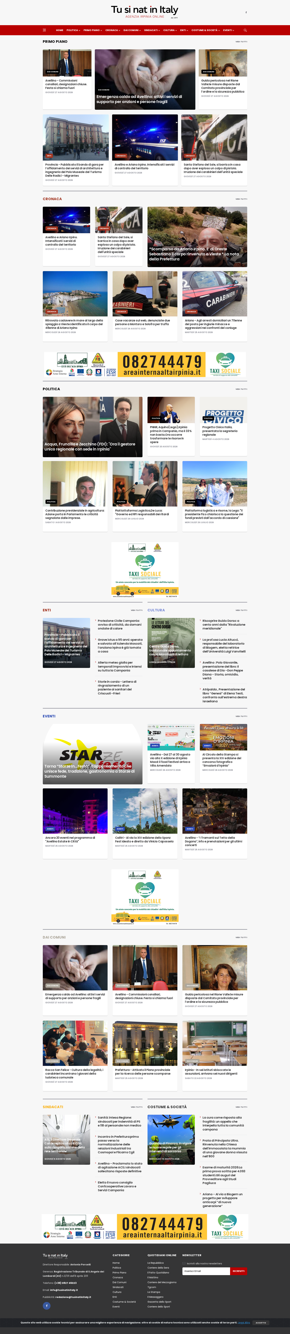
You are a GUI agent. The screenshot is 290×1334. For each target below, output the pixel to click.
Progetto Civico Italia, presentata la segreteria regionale (219, 431)
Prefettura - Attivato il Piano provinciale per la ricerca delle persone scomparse (143, 1072)
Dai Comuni (131, 30)
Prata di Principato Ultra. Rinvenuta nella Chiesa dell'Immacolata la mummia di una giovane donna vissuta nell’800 (225, 1148)
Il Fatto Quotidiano (158, 1272)
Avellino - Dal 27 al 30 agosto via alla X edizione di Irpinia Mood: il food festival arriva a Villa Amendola (170, 760)
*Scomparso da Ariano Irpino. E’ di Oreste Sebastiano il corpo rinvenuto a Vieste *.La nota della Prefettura (194, 254)
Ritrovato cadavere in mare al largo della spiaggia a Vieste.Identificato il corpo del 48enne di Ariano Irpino (74, 324)
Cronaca (111, 30)
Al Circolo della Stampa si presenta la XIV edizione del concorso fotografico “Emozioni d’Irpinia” (221, 760)
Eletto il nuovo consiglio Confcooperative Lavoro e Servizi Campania (117, 1186)
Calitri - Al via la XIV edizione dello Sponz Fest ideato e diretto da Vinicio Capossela (144, 839)
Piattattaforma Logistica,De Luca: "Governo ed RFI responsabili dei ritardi (142, 512)
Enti (183, 30)
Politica (72, 30)
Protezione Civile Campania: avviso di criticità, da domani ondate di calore (119, 625)
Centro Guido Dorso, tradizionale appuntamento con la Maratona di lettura (170, 650)
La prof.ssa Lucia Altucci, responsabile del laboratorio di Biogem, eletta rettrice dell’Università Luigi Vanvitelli (224, 645)
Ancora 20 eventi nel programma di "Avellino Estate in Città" (70, 839)
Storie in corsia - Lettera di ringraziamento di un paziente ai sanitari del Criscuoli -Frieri (117, 687)
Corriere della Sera (158, 1267)
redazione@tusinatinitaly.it (73, 1297)
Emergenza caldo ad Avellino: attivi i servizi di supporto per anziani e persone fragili (139, 99)
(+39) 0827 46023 (66, 1283)
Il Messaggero (155, 1297)
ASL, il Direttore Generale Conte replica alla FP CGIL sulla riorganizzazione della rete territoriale (64, 1145)
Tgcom (152, 1287)
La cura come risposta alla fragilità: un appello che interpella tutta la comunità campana (223, 1123)
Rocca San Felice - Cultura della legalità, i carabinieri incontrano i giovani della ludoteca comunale (74, 1073)
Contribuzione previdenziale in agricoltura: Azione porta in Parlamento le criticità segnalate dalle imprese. (74, 514)
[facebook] (246, 12)
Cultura (169, 30)
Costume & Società (204, 30)
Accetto (261, 1322)
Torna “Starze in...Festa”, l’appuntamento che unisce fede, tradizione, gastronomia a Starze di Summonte (89, 771)
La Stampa (154, 1292)
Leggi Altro (244, 1322)
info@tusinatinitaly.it (64, 1290)
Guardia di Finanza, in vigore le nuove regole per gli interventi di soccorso (170, 1147)
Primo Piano (92, 30)
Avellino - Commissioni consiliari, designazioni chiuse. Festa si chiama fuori (66, 84)
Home (59, 30)
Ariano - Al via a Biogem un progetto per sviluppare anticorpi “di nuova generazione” (223, 1200)
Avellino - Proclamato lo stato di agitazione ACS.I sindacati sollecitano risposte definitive (120, 1167)
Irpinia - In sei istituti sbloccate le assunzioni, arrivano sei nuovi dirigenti (211, 1072)
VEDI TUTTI (241, 41)
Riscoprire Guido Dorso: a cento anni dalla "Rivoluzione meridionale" (224, 625)
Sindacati (151, 30)
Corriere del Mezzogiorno (162, 1282)
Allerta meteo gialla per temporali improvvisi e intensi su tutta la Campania (119, 666)
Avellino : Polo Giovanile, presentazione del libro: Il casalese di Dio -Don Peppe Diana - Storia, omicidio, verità (223, 670)
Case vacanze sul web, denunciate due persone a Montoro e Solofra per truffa (142, 322)
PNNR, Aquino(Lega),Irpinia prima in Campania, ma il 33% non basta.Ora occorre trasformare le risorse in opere (170, 434)
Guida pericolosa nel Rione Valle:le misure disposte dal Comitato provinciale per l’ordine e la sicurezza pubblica (222, 86)
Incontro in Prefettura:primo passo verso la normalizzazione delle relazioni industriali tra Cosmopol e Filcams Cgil (118, 1144)
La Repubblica (156, 1263)
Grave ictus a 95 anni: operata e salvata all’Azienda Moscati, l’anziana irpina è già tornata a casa (120, 645)
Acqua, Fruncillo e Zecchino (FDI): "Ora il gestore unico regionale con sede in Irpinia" (89, 446)
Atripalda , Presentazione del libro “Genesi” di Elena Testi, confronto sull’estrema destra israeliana (225, 695)
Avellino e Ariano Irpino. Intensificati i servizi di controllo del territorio (144, 166)
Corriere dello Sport (159, 1306)
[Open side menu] (44, 30)
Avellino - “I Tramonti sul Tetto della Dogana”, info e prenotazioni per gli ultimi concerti (213, 841)
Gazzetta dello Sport (159, 1301)
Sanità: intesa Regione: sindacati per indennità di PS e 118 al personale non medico (119, 1121)
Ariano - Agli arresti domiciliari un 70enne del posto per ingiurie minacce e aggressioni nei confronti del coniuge (213, 324)
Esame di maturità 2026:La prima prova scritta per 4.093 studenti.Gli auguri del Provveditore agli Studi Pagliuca (224, 1175)
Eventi (227, 30)
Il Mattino (153, 1277)
